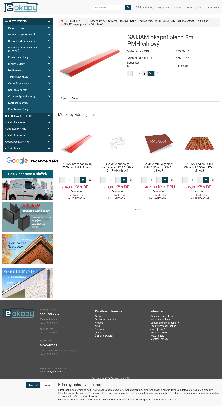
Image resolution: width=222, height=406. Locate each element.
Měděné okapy (16, 70)
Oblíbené (214, 7)
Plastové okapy (16, 28)
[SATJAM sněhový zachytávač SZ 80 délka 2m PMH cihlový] (117, 143)
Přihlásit (178, 7)
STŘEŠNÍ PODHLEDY (16, 122)
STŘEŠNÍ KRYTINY (15, 135)
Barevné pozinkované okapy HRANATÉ (22, 49)
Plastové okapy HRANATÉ (21, 34)
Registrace (163, 7)
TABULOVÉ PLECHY (15, 129)
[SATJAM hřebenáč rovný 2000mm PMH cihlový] (76, 143)
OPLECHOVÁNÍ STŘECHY (18, 116)
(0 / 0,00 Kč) (195, 7)
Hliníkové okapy (16, 63)
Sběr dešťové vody (17, 89)
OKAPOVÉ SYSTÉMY (16, 21)
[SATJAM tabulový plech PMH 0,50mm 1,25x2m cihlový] (158, 143)
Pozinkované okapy (18, 57)
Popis (63, 98)
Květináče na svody (18, 102)
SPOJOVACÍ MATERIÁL (17, 142)
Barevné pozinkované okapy (22, 41)
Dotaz (75, 98)
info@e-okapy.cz (55, 371)
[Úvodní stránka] (61, 20)
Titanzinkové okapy (18, 76)
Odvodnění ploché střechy (21, 96)
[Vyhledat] (128, 7)
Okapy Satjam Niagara (20, 83)
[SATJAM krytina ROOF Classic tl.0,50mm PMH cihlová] (199, 143)
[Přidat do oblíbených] (157, 73)
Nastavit (47, 385)
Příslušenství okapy (18, 109)
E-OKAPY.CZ (48, 345)
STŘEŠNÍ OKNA (13, 148)
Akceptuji (33, 385)
